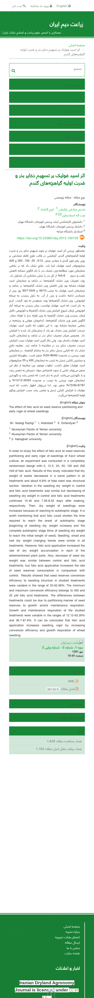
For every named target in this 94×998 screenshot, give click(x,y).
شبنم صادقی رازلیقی (72, 209)
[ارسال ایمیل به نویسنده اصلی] (59, 214)
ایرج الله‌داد (47, 209)
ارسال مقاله (73, 137)
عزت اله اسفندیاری (73, 215)
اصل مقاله (61, 689)
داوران (77, 150)
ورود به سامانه (40, 5)
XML (72, 681)
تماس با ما (74, 163)
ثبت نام (18, 5)
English (62, 5)
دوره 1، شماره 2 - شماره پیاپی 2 (62, 647)
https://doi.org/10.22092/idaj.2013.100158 (47, 238)
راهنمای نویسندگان (69, 124)
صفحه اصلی (77, 45)
